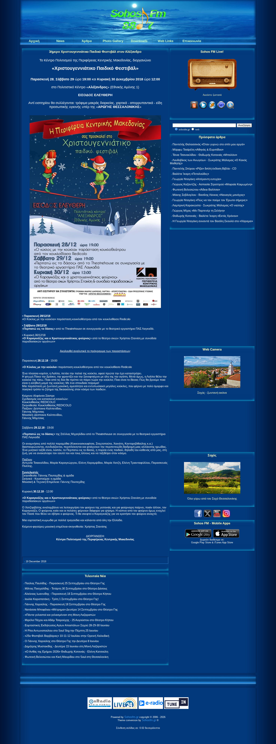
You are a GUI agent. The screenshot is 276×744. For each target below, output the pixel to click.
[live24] (125, 708)
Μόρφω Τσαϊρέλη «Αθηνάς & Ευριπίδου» (198, 149)
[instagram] (226, 516)
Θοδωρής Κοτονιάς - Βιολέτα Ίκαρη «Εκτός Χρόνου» (205, 215)
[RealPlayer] (221, 108)
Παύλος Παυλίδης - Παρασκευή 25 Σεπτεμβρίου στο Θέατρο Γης (65, 583)
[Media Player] (203, 108)
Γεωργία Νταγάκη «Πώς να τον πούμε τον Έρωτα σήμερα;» (210, 200)
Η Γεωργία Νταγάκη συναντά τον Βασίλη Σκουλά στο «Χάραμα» (213, 221)
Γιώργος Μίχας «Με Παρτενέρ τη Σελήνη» (199, 210)
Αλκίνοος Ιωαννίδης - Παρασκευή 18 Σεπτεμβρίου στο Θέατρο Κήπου (68, 593)
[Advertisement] (212, 288)
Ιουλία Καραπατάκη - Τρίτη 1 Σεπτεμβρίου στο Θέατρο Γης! (62, 599)
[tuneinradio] (176, 708)
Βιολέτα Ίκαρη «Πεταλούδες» (191, 173)
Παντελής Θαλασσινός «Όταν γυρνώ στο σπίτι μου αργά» (209, 144)
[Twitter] (207, 516)
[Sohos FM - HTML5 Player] (194, 108)
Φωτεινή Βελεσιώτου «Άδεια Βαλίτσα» (196, 189)
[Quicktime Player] (230, 108)
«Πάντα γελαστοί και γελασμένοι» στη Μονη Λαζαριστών (60, 614)
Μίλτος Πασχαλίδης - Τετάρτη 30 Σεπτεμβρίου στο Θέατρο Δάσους (66, 588)
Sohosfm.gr (131, 716)
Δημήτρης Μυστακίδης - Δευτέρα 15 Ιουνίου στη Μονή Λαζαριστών (66, 646)
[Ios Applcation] (226, 536)
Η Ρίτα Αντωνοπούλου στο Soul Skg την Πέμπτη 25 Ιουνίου (61, 630)
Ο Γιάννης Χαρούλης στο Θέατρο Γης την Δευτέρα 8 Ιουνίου (62, 641)
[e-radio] (150, 708)
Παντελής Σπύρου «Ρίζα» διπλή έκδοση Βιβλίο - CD (204, 168)
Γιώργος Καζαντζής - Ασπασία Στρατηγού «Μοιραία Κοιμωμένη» (212, 184)
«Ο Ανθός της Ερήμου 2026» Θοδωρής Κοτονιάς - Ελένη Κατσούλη (66, 651)
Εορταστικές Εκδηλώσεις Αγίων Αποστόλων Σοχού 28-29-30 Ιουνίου (67, 625)
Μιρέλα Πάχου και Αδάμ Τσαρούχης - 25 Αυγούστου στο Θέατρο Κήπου (69, 620)
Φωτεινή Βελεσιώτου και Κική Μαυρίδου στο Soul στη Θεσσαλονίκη (66, 656)
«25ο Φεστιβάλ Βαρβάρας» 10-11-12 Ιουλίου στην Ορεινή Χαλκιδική (67, 635)
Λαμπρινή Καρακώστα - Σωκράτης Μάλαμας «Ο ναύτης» (208, 205)
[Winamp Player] (212, 108)
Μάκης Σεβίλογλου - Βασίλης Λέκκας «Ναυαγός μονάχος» (209, 194)
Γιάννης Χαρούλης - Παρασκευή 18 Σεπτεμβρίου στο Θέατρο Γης (65, 604)
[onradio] (99, 708)
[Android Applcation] (198, 536)
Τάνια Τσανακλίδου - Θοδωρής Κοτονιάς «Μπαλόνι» (205, 154)
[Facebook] (198, 516)
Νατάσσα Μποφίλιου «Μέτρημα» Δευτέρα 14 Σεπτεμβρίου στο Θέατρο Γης (71, 609)
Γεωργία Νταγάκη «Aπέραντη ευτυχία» (197, 179)
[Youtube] (217, 516)
